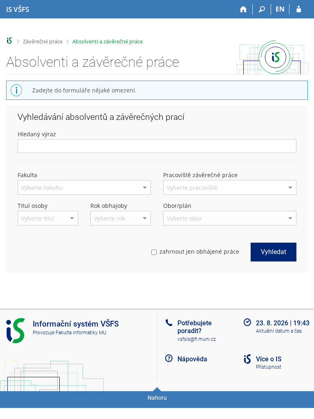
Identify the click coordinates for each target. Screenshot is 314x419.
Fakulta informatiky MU (81, 333)
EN (280, 9)
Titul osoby (32, 206)
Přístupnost (268, 367)
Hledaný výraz (37, 134)
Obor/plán (177, 206)
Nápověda (192, 359)
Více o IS (269, 359)
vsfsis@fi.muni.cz (196, 339)
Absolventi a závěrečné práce (107, 41)
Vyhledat (273, 252)
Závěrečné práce (43, 41)
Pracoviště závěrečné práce (200, 175)
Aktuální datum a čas (279, 331)
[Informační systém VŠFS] (9, 40)
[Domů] (243, 9)
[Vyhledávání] (262, 9)
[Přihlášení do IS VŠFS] (298, 9)
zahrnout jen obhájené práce (199, 251)
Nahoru (157, 397)
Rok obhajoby (108, 206)
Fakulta (27, 175)
